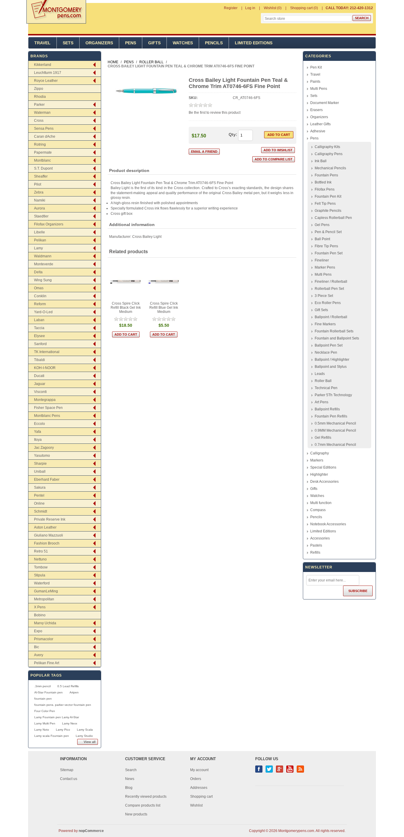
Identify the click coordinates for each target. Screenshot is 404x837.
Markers (316, 460)
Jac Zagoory (44, 448)
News (129, 779)
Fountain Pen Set (328, 253)
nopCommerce (91, 831)
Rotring (40, 144)
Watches (183, 42)
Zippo (38, 89)
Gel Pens (322, 225)
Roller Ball (323, 381)
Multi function (321, 503)
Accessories (320, 538)
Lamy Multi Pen (44, 723)
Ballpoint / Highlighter (332, 359)
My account (199, 770)
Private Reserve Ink (49, 519)
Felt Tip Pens (325, 203)
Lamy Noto (41, 729)
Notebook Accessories (328, 524)
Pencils (214, 42)
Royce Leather (46, 81)
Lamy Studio (84, 735)
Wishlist (196, 805)
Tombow (41, 567)
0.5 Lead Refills (68, 686)
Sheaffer (41, 176)
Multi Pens (318, 89)
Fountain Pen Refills (331, 416)
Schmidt (40, 511)
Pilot (37, 184)
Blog (128, 788)
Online (39, 503)
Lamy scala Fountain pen (51, 735)
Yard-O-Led (43, 312)
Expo (38, 631)
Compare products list (142, 805)
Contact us (68, 779)
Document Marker (324, 103)
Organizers (99, 42)
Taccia (39, 328)
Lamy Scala (85, 729)
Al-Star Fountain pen (48, 692)
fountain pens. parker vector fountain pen (62, 704)
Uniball (40, 471)
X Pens (40, 607)
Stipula (39, 575)
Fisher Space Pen (48, 408)
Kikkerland (42, 65)
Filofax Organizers (48, 224)
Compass (318, 510)
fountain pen (43, 698)
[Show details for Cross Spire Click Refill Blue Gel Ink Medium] (164, 281)
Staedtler (41, 216)
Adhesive (317, 131)
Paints (315, 81)
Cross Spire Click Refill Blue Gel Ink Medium (163, 307)
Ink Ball (321, 161)
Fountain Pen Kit (328, 196)
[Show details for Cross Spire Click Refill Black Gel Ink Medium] (126, 281)
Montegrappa (45, 400)
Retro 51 (41, 551)
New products (136, 814)
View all (90, 742)
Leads (320, 374)
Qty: (233, 134)
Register (230, 8)
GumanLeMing (46, 591)
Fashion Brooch (46, 543)
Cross (38, 120)
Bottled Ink (323, 182)
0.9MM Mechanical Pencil (335, 430)
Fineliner (322, 260)
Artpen (74, 692)
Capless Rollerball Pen (333, 218)
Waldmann (42, 256)
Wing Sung (43, 280)
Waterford (42, 583)
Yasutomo (42, 456)
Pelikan (40, 240)
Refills (315, 552)
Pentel (39, 495)
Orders (195, 779)
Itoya (38, 440)
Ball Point (322, 239)
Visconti (40, 392)
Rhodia (40, 97)
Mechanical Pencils (330, 168)
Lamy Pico (63, 729)
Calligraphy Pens (328, 154)
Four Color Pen (44, 711)
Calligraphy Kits (327, 147)
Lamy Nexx (69, 723)
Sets (68, 42)
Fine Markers (325, 324)
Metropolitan (44, 599)
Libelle (39, 232)
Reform (40, 304)
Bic (36, 647)
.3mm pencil (42, 686)
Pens (130, 42)
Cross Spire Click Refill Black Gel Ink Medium (126, 307)
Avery (38, 655)
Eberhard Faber (46, 479)
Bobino (40, 615)
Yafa (37, 432)
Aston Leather (45, 527)
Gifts (154, 42)
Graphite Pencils (328, 211)
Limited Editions (253, 42)
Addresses (198, 788)
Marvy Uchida (45, 623)
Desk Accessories (324, 482)
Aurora (39, 208)
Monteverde (43, 264)
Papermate (43, 152)
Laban (39, 320)
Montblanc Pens (47, 416)
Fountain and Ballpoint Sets (337, 338)
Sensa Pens (44, 128)
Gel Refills (323, 437)
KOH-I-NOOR (45, 368)
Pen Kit (316, 67)
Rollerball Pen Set (329, 289)
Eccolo (39, 424)
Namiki (39, 200)
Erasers (316, 110)
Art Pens (321, 402)
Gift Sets (321, 310)
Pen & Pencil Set (328, 232)
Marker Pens (325, 267)
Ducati (39, 376)
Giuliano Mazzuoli (48, 535)
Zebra (38, 192)
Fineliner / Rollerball (331, 281)
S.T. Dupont (43, 168)
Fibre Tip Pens (326, 246)
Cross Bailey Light (146, 237)
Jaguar (39, 384)
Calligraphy (319, 453)
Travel (42, 42)
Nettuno (40, 559)
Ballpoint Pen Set (328, 345)
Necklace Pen (326, 352)
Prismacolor (43, 639)
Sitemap (66, 770)
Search (131, 770)
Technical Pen (326, 388)
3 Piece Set (324, 296)
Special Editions (323, 467)
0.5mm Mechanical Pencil (335, 423)
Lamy (38, 248)
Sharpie (40, 463)
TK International (46, 352)
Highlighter (319, 474)
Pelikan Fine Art (46, 663)
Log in (250, 8)
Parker (39, 105)
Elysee (39, 336)
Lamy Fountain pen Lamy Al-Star (56, 717)
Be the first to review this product (214, 112)
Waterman (42, 112)
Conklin (40, 296)
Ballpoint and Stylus (331, 367)
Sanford (40, 344)
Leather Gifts (320, 124)
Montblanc (42, 160)
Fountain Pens (326, 175)
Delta (38, 272)
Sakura (40, 487)
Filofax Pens (324, 189)
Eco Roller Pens (328, 303)
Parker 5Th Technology (333, 395)
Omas (38, 288)
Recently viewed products (146, 796)
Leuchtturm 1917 (47, 73)
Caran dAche (44, 136)
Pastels (316, 545)
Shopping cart (201, 796)
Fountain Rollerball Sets (334, 331)
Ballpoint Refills (327, 409)
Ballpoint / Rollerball (331, 317)
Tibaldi (39, 360)
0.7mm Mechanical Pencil (335, 445)
